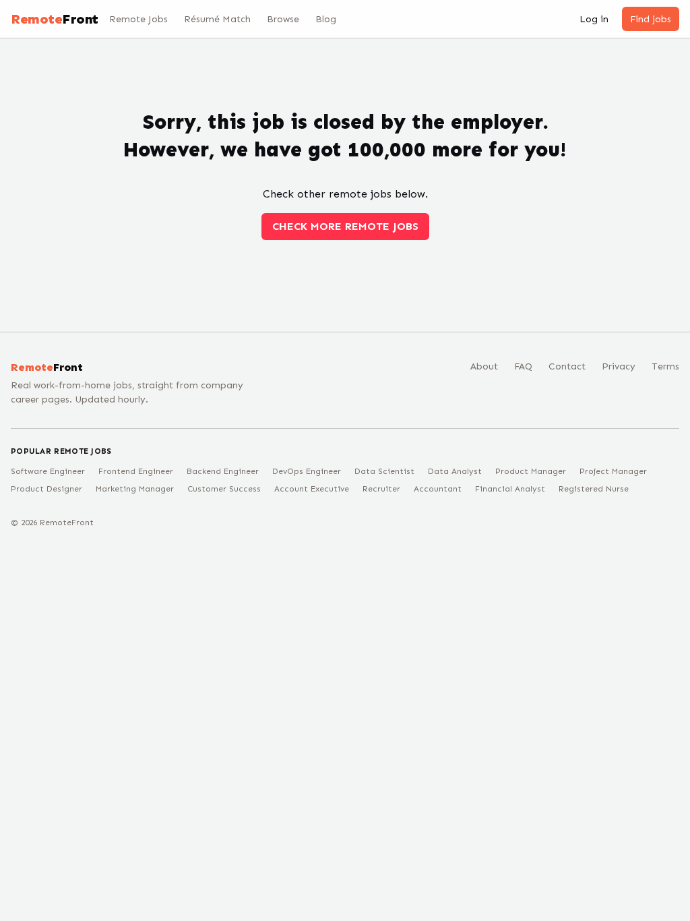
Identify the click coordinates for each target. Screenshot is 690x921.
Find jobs (650, 19)
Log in (593, 19)
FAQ (523, 366)
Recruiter (381, 489)
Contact (567, 366)
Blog (325, 19)
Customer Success (224, 489)
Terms (665, 366)
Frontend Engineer (135, 471)
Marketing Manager (135, 489)
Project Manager (613, 471)
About (484, 366)
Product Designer (46, 489)
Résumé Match (217, 19)
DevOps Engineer (306, 471)
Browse (283, 19)
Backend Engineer (223, 471)
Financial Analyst (510, 489)
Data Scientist (384, 471)
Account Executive (311, 489)
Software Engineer (48, 471)
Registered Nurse (594, 489)
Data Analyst (455, 471)
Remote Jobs (138, 19)
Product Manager (530, 471)
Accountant (438, 489)
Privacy (618, 366)
